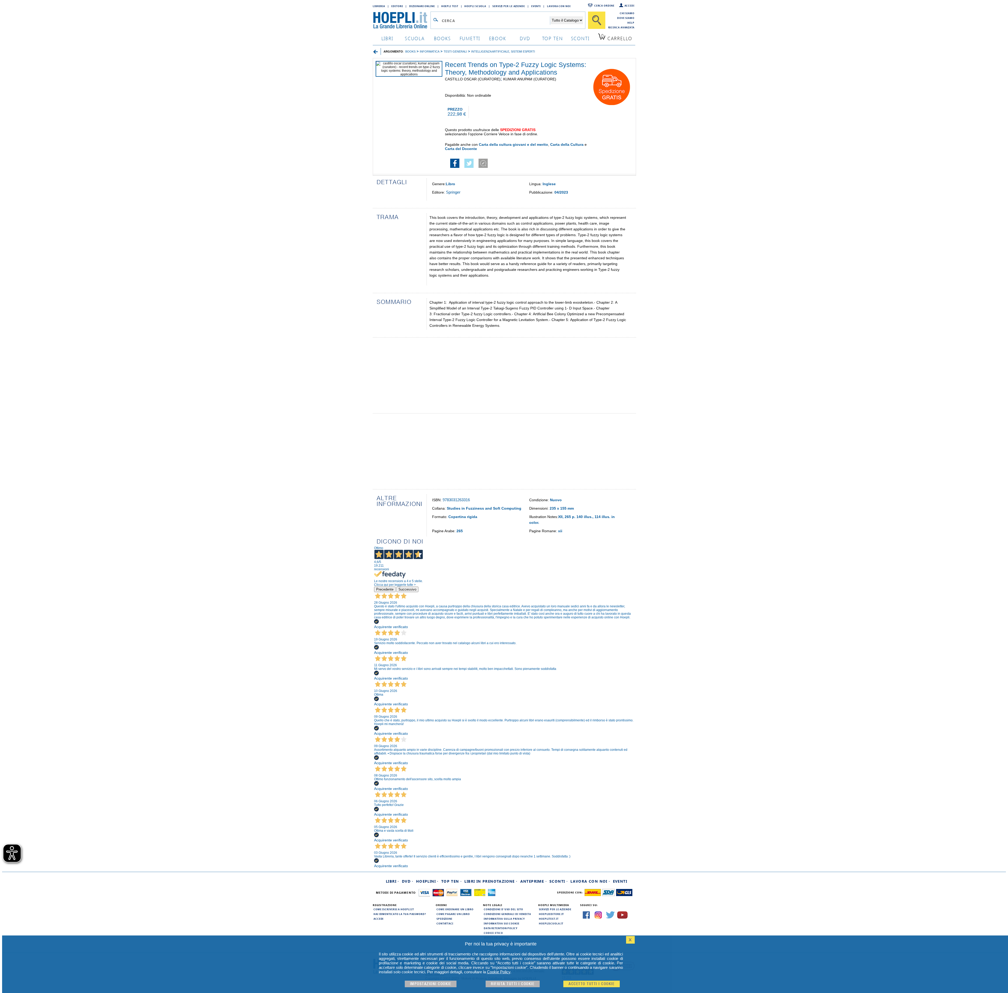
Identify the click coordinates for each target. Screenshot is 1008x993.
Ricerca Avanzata (621, 27)
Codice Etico (493, 932)
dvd (525, 38)
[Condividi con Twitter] (469, 166)
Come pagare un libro (453, 914)
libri (387, 38)
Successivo (407, 589)
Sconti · (558, 881)
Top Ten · (451, 881)
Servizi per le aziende (508, 6)
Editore (397, 6)
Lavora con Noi (559, 6)
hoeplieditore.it (551, 914)
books (442, 38)
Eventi (536, 6)
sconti (580, 38)
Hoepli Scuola (475, 6)
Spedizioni (444, 918)
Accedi (629, 5)
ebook (497, 38)
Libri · (392, 881)
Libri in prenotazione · (490, 881)
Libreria (379, 6)
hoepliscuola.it (551, 923)
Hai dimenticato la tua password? (400, 914)
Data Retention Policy (500, 928)
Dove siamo (625, 17)
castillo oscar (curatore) (473, 79)
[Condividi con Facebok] (454, 166)
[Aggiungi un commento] (483, 166)
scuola (415, 38)
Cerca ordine (604, 5)
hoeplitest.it (549, 918)
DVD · (407, 881)
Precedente (384, 589)
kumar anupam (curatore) (529, 79)
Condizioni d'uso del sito (503, 909)
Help (630, 22)
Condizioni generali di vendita (507, 914)
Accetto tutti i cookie (592, 984)
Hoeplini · (427, 881)
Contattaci (445, 923)
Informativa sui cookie (501, 923)
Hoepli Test (449, 6)
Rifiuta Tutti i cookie (512, 984)
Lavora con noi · (590, 881)
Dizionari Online (422, 6)
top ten (552, 38)
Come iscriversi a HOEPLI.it (394, 909)
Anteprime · (533, 881)
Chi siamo (627, 13)
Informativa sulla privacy (504, 918)
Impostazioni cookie (431, 984)
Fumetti (470, 38)
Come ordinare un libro (455, 909)
